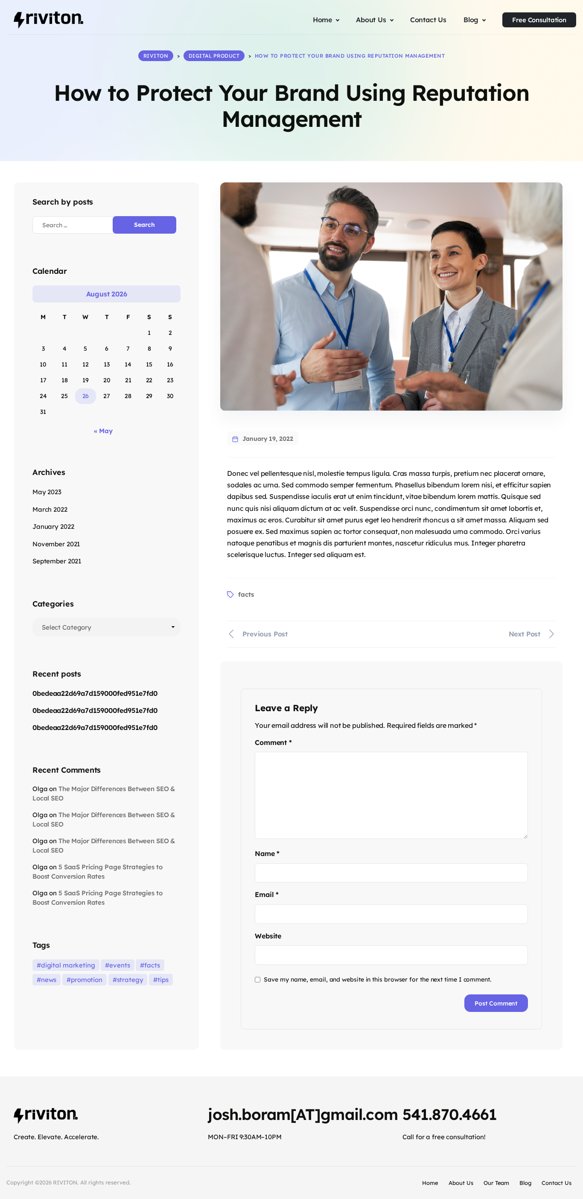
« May (103, 431)
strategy (130, 980)
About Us (461, 1182)
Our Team (497, 1182)
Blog (525, 1182)
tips (162, 980)
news (48, 980)
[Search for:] (79, 225)
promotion (86, 980)
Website (268, 936)
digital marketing (68, 965)
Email (267, 894)
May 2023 (46, 492)
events (119, 965)
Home (430, 1182)
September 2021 (57, 561)
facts (246, 594)
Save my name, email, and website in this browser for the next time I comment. (377, 979)
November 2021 (56, 544)
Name (267, 853)
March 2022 (49, 509)
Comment (273, 742)
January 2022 (53, 526)
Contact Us (556, 1182)
